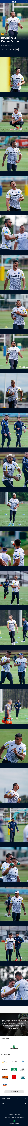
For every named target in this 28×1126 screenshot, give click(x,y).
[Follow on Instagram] (25, 1098)
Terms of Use (10, 1114)
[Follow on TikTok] (17, 1098)
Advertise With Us (20, 1117)
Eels (3, 33)
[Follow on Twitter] (23, 1098)
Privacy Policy (17, 1114)
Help (9, 1117)
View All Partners (14, 1091)
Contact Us (13, 1117)
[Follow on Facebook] (20, 1098)
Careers (5, 1117)
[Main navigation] (2, 1)
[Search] (26, 2)
